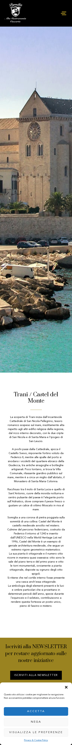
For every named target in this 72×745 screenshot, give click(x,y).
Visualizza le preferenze (36, 732)
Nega (36, 722)
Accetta (36, 711)
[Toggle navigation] (63, 13)
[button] (66, 687)
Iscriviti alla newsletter (36, 675)
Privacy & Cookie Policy (36, 740)
